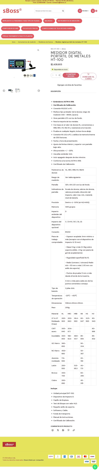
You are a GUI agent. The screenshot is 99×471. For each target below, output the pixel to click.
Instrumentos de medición (68, 21)
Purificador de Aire (10, 28)
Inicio (13, 42)
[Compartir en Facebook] (52, 430)
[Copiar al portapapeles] (74, 430)
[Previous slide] (4, 90)
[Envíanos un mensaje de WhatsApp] (95, 467)
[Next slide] (38, 90)
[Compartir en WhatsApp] (63, 430)
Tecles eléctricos (30, 28)
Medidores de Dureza (46, 42)
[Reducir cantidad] (53, 75)
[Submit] (63, 11)
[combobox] (49, 11)
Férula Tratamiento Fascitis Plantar (17, 36)
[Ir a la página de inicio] (12, 11)
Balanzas (48, 21)
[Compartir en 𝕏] (58, 430)
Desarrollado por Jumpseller (34, 460)
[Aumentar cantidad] (59, 75)
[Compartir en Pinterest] (68, 430)
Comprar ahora (71, 75)
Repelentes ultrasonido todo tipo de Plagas (21, 21)
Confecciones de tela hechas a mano (57, 28)
